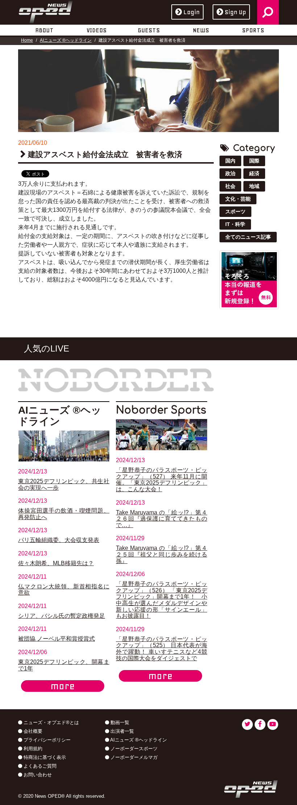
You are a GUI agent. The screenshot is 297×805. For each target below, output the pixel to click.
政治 (230, 173)
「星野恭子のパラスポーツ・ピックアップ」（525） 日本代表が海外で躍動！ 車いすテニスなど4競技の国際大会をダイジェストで (161, 648)
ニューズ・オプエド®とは (50, 722)
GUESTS (149, 30)
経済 (254, 173)
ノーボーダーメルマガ (133, 757)
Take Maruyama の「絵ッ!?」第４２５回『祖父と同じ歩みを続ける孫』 (161, 554)
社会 (230, 186)
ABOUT (44, 30)
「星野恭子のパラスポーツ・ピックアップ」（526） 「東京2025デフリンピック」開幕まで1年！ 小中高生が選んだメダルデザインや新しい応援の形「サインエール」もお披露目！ (161, 600)
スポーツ (235, 211)
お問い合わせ (37, 774)
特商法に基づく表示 (44, 757)
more (62, 686)
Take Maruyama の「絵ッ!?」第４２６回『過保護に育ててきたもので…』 (161, 518)
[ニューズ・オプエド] (45, 11)
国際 (254, 161)
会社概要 (32, 731)
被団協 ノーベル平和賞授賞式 (56, 639)
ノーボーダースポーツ (133, 748)
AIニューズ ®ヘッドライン (66, 40)
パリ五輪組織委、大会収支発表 (58, 540)
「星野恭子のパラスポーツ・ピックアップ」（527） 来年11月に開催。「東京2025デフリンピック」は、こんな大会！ (161, 479)
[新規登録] (249, 279)
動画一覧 (119, 722)
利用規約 (32, 748)
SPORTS (253, 30)
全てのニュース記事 (248, 237)
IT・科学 (235, 224)
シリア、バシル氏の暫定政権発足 (61, 616)
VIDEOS (96, 30)
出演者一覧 (121, 731)
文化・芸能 (238, 199)
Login (191, 12)
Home (27, 40)
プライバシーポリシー (46, 740)
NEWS (201, 30)
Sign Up (235, 12)
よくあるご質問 (39, 766)
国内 (230, 161)
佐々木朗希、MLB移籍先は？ (56, 563)
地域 (254, 186)
